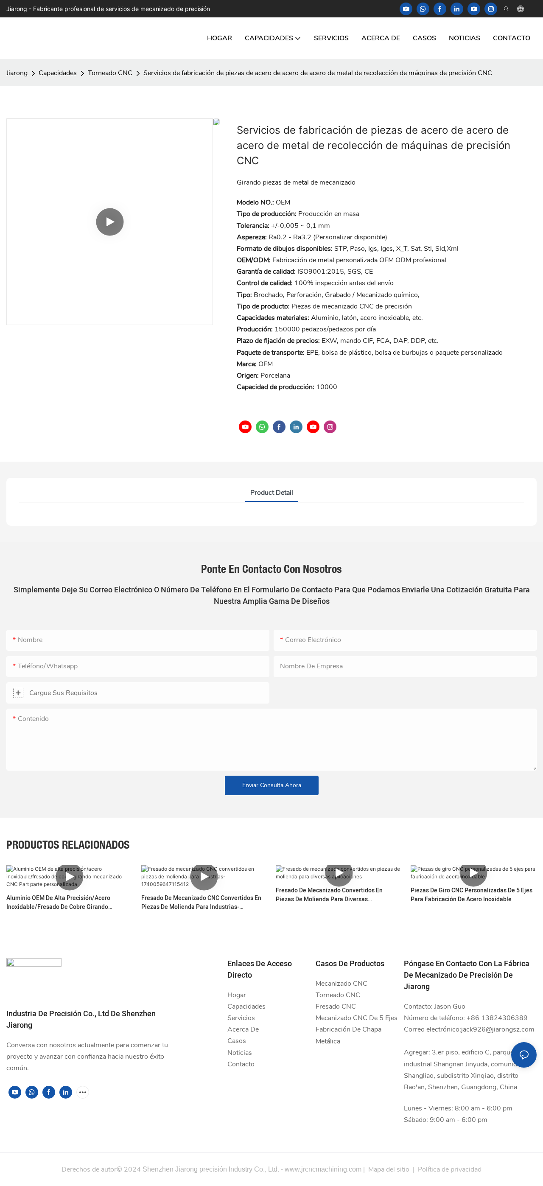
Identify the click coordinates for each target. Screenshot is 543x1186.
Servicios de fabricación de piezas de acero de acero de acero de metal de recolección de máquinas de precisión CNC (317, 73)
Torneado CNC (110, 73)
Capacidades (58, 73)
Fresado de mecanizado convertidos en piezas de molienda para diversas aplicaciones (329, 895)
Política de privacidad (449, 1169)
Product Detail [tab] (271, 492)
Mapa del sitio (389, 1169)
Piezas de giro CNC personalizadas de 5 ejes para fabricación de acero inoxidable (471, 895)
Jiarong (17, 73)
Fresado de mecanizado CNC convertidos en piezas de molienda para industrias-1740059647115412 (201, 902)
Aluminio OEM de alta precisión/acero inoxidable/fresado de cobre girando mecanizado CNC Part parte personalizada (64, 902)
